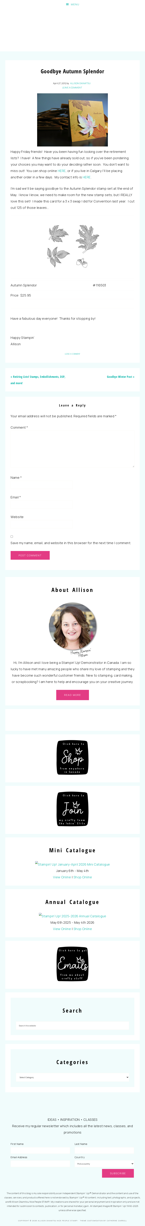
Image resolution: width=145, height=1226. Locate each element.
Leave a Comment (72, 87)
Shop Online (83, 877)
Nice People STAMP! (72, 30)
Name (16, 477)
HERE (62, 171)
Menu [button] (75, 4)
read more (72, 695)
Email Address (19, 1157)
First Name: (17, 1144)
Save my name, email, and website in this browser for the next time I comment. (71, 543)
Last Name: (81, 1144)
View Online (62, 877)
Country (80, 1157)
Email (16, 497)
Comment (19, 427)
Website (17, 517)
